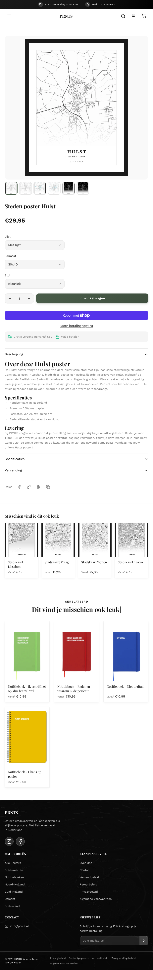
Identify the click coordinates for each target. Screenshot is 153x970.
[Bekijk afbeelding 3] (39, 188)
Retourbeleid (88, 884)
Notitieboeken (14, 877)
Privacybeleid (89, 891)
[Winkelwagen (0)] (143, 16)
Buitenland (12, 906)
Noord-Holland (15, 884)
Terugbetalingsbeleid (124, 958)
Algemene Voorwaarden (96, 898)
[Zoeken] (123, 16)
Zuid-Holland (14, 891)
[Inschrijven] (143, 940)
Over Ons (86, 862)
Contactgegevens (78, 958)
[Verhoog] (29, 298)
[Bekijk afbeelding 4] (54, 188)
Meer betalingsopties (76, 326)
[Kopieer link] (48, 487)
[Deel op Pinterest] (38, 487)
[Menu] (9, 16)
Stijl (7, 275)
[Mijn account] (133, 16)
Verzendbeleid (89, 877)
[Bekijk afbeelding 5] (68, 188)
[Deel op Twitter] (28, 487)
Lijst (8, 236)
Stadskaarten (14, 870)
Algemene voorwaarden (63, 963)
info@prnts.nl (19, 926)
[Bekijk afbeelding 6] (82, 188)
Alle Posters (13, 862)
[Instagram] (9, 841)
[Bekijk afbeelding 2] (25, 188)
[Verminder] (10, 298)
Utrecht (10, 898)
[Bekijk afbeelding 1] (11, 188)
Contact (85, 870)
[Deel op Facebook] (19, 487)
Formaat (10, 255)
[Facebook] (20, 841)
